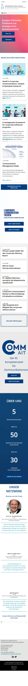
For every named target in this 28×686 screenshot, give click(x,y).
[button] (4, 12)
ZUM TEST (14, 375)
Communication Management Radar (10, 164)
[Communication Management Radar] (14, 151)
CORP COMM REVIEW (14, 223)
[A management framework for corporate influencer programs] (14, 110)
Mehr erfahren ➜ (7, 98)
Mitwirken (9, 39)
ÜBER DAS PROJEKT (14, 229)
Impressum (14, 666)
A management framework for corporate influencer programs (13, 124)
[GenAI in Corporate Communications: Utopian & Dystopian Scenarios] (14, 69)
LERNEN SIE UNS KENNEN (14, 476)
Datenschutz (14, 667)
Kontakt (14, 669)
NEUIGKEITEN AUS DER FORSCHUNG (14, 187)
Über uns (8, 33)
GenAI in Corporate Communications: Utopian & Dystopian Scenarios (13, 83)
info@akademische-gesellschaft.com (11, 653)
